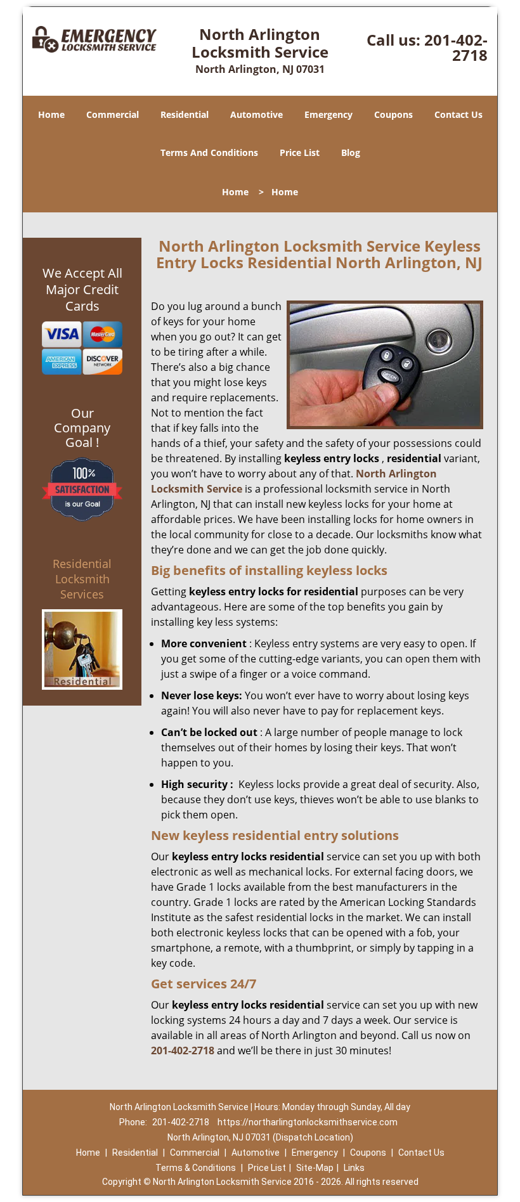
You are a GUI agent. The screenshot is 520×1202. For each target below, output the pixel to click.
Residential (184, 114)
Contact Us (458, 114)
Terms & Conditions (195, 1168)
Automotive (256, 114)
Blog (350, 152)
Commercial (112, 114)
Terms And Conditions (209, 152)
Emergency (328, 114)
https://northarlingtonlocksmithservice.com (308, 1122)
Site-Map (315, 1168)
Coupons (393, 114)
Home (51, 114)
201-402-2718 (456, 47)
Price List (300, 152)
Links (354, 1168)
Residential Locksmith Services (82, 579)
